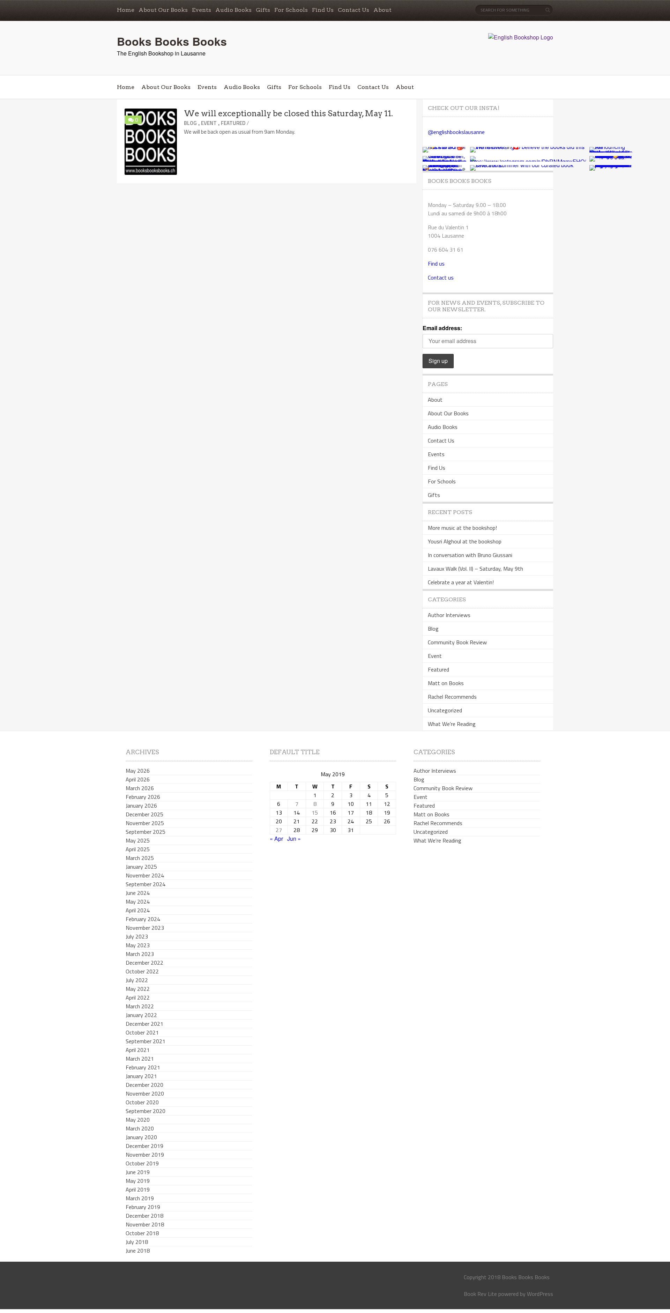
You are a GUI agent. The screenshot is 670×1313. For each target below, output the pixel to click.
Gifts (263, 10)
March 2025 (140, 858)
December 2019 (144, 1146)
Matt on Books (446, 683)
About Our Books (163, 10)
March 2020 (140, 1128)
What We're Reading (452, 724)
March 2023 (140, 954)
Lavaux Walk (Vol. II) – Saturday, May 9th (475, 568)
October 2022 (142, 971)
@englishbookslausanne (456, 132)
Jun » (294, 838)
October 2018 (142, 1233)
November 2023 (145, 927)
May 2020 (138, 1119)
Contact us (441, 277)
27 (279, 830)
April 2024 (138, 910)
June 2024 (138, 893)
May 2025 (138, 840)
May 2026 (138, 770)
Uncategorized (445, 710)
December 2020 (144, 1085)
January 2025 (141, 866)
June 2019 (138, 1172)
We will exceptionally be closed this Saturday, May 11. (288, 113)
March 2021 (140, 1058)
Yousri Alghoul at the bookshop (464, 541)
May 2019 (138, 1181)
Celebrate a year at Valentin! (461, 582)
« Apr (276, 838)
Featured (233, 123)
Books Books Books (172, 41)
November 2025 (145, 823)
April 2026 (138, 779)
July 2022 (137, 980)
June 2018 (138, 1250)
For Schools (291, 10)
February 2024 (143, 919)
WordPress (540, 1294)
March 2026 (140, 788)
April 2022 (138, 997)
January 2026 (141, 805)
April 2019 (138, 1189)
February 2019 (143, 1207)
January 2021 (141, 1076)
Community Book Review (457, 642)
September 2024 (145, 884)
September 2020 (145, 1111)
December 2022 (144, 962)
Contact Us (353, 10)
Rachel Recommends (452, 696)
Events (201, 10)
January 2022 (141, 1015)
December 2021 (144, 1023)
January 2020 (141, 1137)
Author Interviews (449, 615)
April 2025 (138, 849)
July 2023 (137, 936)
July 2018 (137, 1242)
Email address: (442, 328)
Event (209, 123)
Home (125, 10)
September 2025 (145, 832)
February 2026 (143, 797)
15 (315, 812)
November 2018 (145, 1224)
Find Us (323, 10)
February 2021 (143, 1067)
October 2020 (142, 1102)
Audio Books (233, 10)
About (382, 10)
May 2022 (138, 989)
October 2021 (142, 1032)
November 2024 (145, 875)
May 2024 (138, 901)
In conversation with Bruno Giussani (470, 555)
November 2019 (145, 1154)
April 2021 (138, 1050)
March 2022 (140, 1006)
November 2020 (145, 1093)
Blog (190, 123)
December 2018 (144, 1215)
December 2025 (144, 814)
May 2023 (138, 945)
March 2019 (140, 1198)
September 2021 (145, 1041)
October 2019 (142, 1163)
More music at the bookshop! (462, 528)
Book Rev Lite (480, 1294)
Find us (436, 263)
